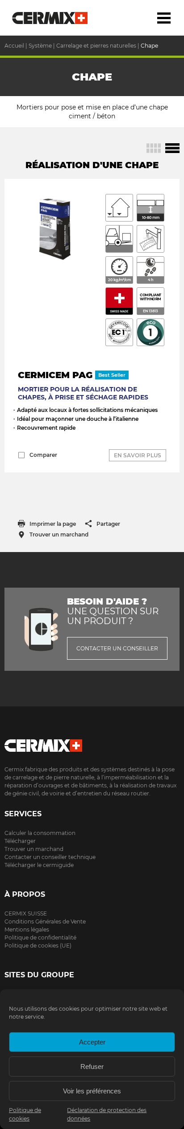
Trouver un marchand (33, 849)
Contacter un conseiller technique (50, 857)
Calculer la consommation (39, 833)
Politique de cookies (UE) (37, 945)
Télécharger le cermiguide (39, 865)
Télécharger (20, 841)
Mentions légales (26, 929)
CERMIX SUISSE (25, 913)
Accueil (50, 17)
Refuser (92, 1066)
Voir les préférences (92, 1091)
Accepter (92, 1042)
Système (40, 45)
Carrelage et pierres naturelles (96, 45)
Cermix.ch (92, 742)
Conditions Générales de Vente (45, 921)
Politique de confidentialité (40, 937)
